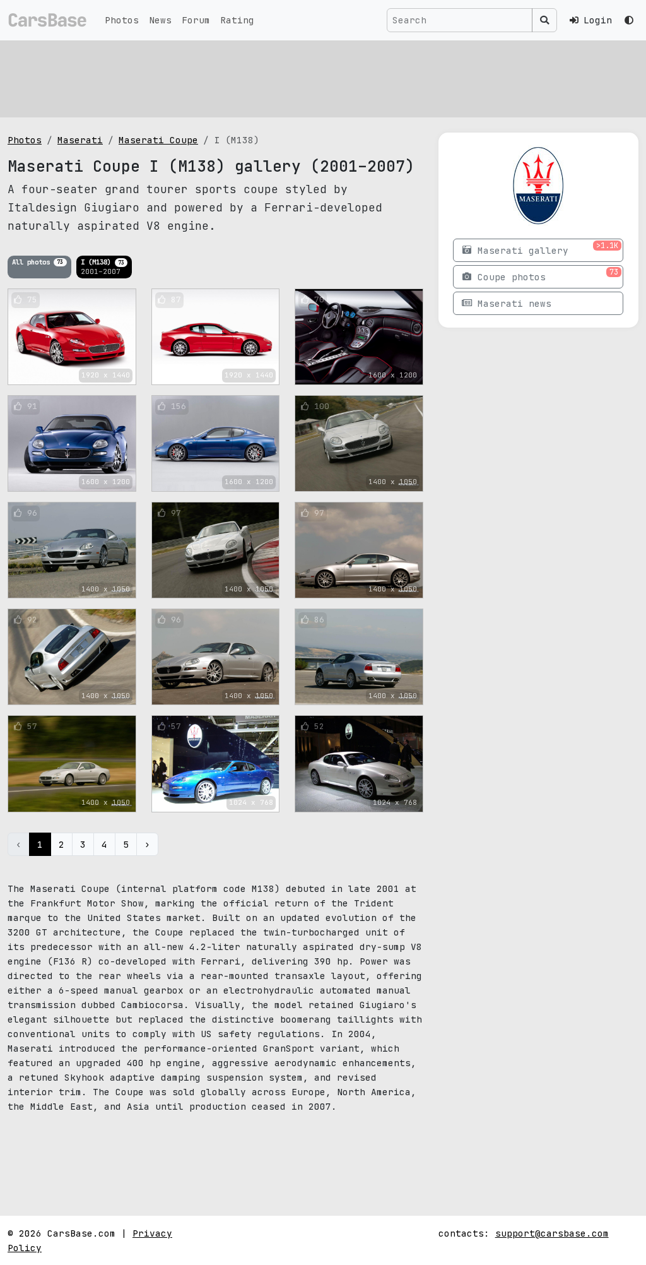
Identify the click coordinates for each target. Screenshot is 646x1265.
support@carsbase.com (552, 1233)
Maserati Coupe (158, 140)
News (160, 20)
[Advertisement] (323, 78)
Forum (196, 20)
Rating (237, 20)
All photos (37, 261)
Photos (122, 20)
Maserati (80, 140)
